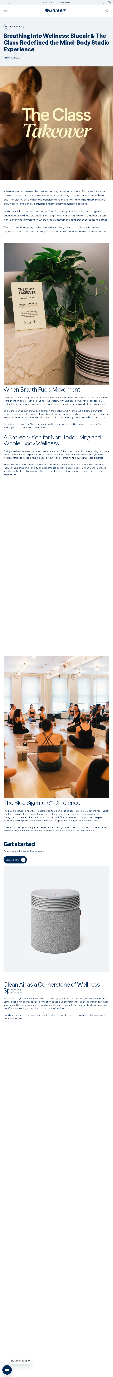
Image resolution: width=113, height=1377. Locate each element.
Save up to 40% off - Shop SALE (56, 2)
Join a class (29, 199)
